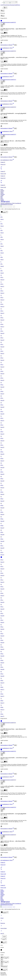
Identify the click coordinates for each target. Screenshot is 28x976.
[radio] (1, 950)
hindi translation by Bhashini (6, 44)
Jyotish (15, 4)
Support (2, 200)
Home (2, 189)
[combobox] (4, 937)
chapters (4, 212)
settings (4, 970)
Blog (2, 196)
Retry (15, 44)
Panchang (12, 4)
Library (8, 4)
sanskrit (2, 33)
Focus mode (3, 972)
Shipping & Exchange (8, 204)
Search (5, 4)
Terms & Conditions (5, 203)
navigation (4, 912)
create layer (5, 966)
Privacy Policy (12, 203)
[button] (14, 26)
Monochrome (3, 973)
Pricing (18, 4)
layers (4, 942)
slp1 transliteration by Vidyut (6, 47)
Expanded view (4, 974)
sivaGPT (2, 4)
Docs (2, 197)
